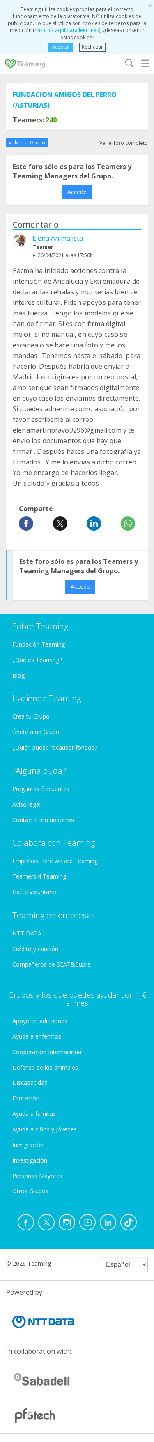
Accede (77, 192)
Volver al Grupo (27, 142)
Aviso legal (26, 804)
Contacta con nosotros (43, 820)
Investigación (29, 1160)
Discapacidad (30, 1082)
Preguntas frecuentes (40, 789)
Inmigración (28, 1145)
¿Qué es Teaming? (37, 660)
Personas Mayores (37, 1176)
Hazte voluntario (34, 892)
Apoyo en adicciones (39, 1021)
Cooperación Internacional (47, 1052)
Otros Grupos (30, 1191)
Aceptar (61, 46)
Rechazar (92, 46)
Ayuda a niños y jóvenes (44, 1129)
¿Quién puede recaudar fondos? (54, 747)
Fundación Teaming (38, 644)
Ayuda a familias (34, 1114)
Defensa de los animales (45, 1067)
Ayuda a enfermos (36, 1036)
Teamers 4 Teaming (39, 876)
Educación (25, 1098)
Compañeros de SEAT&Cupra (51, 964)
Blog (18, 675)
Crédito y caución (35, 949)
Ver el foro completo (123, 143)
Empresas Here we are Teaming (55, 861)
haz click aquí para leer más (66, 30)
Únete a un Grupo (36, 732)
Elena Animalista (57, 238)
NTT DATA (26, 933)
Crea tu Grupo (31, 716)
